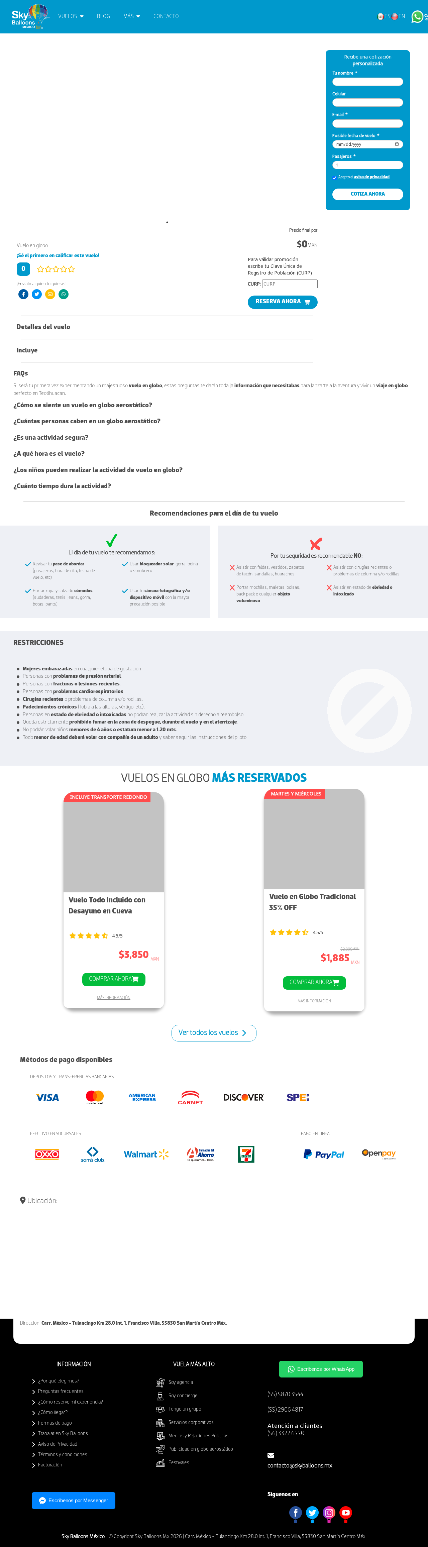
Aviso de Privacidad (57, 1444)
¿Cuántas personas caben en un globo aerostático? (86, 421)
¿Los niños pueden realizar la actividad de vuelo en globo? (98, 470)
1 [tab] (167, 222)
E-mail (340, 114)
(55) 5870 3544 (285, 1395)
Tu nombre (344, 73)
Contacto (166, 16)
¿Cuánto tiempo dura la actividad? (62, 486)
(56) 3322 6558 (286, 1434)
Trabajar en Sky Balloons (63, 1433)
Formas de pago (55, 1423)
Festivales (179, 1462)
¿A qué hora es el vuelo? (49, 454)
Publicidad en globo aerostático (201, 1449)
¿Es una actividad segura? (50, 438)
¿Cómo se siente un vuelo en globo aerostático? (82, 405)
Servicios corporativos (191, 1422)
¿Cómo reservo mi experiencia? (70, 1402)
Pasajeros (344, 156)
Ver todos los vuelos (208, 1033)
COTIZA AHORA (368, 194)
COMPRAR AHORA (110, 979)
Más (129, 16)
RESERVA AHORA (278, 302)
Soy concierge (183, 1396)
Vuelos (68, 16)
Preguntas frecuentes (61, 1391)
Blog (103, 16)
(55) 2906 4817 (285, 1410)
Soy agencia (181, 1382)
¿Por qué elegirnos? (58, 1381)
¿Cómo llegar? (53, 1412)
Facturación (50, 1465)
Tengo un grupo (185, 1409)
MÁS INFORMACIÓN (113, 998)
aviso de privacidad (372, 177)
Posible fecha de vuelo (356, 135)
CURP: (254, 284)
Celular (339, 94)
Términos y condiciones (62, 1454)
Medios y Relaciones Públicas (198, 1436)
